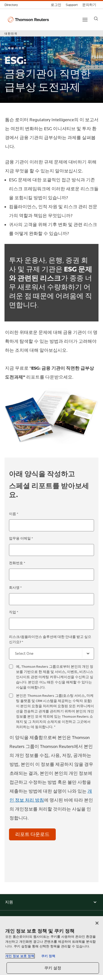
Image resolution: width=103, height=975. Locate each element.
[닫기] (97, 923)
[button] (51, 902)
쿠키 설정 (53, 968)
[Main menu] (85, 19)
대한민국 (11, 33)
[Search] (96, 18)
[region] (51, 945)
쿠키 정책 (48, 956)
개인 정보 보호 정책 (19, 956)
